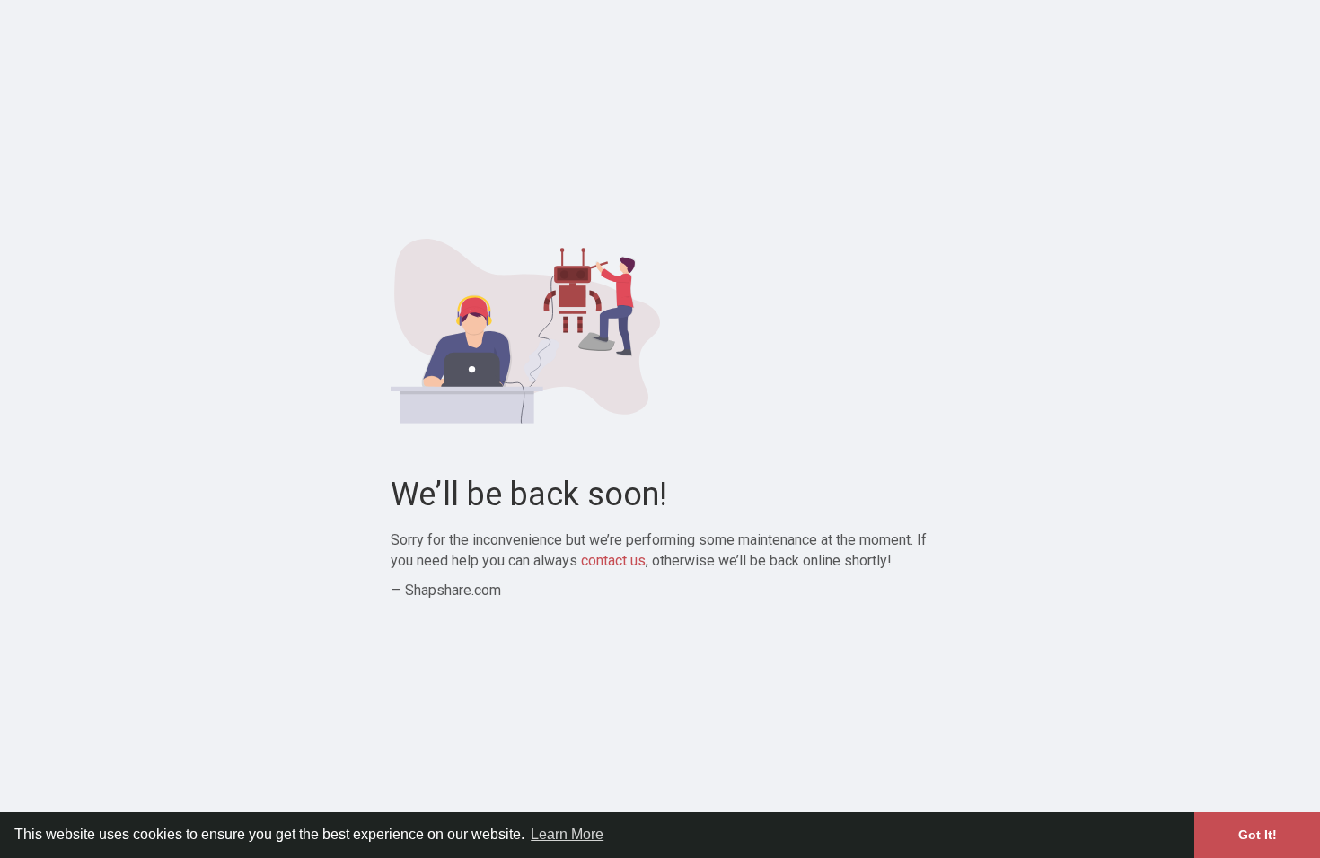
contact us (613, 560)
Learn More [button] (567, 834)
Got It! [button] (1257, 834)
